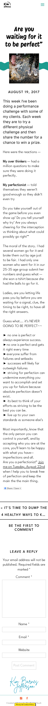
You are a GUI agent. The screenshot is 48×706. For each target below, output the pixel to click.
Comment (24, 577)
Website (24, 650)
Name (24, 624)
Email (24, 637)
